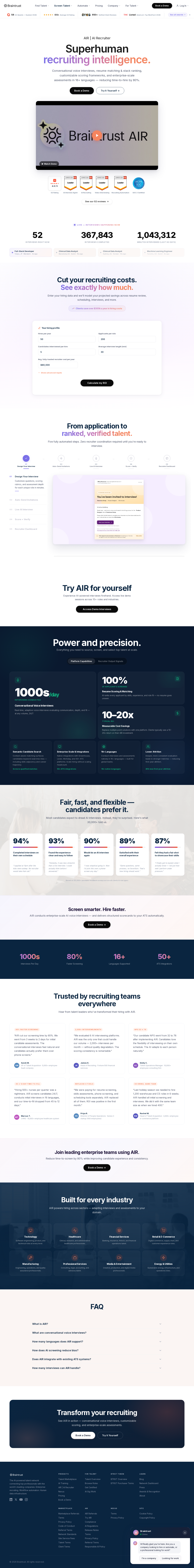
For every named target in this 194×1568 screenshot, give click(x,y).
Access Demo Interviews (97, 609)
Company (113, 5)
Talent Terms (64, 1542)
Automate (82, 5)
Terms (61, 1517)
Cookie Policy (146, 1513)
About (142, 1495)
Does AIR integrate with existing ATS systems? (61, 1359)
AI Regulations (91, 1526)
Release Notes (92, 1530)
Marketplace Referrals (68, 1513)
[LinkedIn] (11, 1499)
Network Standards (67, 1534)
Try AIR (88, 1517)
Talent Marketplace (67, 1479)
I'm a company (149, 1558)
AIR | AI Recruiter (66, 1487)
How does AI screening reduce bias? (55, 1350)
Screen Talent (62, 5)
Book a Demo (162, 5)
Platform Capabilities (81, 661)
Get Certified (91, 1487)
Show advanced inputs (51, 373)
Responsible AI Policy (95, 1546)
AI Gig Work (90, 1491)
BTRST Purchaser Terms (122, 1483)
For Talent (131, 5)
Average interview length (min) (112, 346)
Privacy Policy (65, 1522)
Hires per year (44, 333)
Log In (183, 5)
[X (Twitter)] (16, 1499)
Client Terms (64, 1546)
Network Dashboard (148, 1483)
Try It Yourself (110, 1435)
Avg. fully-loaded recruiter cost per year (56, 359)
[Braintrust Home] (12, 5)
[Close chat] (185, 1532)
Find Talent (41, 5)
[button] (97, 135)
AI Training (63, 1483)
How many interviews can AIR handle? (56, 1368)
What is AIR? (40, 1323)
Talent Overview (92, 1479)
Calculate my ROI (97, 383)
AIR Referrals (91, 1513)
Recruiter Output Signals (110, 661)
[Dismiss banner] (190, 15)
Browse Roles (91, 1483)
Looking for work (170, 1558)
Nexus (61, 1491)
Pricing (99, 5)
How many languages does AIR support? (57, 1341)
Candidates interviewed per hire (53, 346)
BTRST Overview (119, 1479)
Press (142, 1487)
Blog (141, 1479)
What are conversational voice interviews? (59, 1332)
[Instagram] (26, 1499)
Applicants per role (107, 333)
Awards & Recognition (149, 1491)
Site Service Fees (66, 1538)
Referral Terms (65, 1530)
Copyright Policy (147, 1517)
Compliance (90, 1522)
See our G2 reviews (95, 201)
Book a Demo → (97, 924)
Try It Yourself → (110, 90)
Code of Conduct (66, 1526)
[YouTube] (21, 1499)
